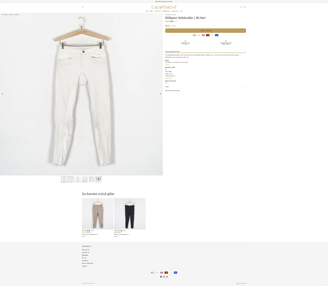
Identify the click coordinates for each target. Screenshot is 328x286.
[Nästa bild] (161, 94)
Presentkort (85, 261)
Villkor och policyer (241, 283)
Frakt (167, 87)
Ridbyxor (6, 14)
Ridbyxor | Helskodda (14, 14)
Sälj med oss (85, 250)
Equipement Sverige (90, 283)
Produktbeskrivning (172, 52)
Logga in (84, 266)
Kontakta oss (85, 252)
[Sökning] (82, 7)
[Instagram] (164, 277)
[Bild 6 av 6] (98, 179)
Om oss (84, 258)
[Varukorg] (245, 7)
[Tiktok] (167, 277)
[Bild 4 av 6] (85, 179)
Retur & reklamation (172, 91)
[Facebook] (161, 277)
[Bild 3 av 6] (78, 179)
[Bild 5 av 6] (92, 179)
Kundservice (86, 246)
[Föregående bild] (2, 94)
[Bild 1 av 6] (64, 179)
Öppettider (85, 255)
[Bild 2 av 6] (71, 179)
